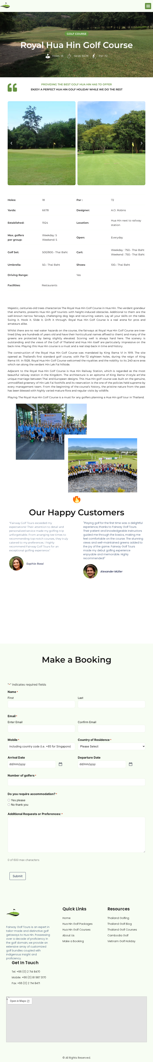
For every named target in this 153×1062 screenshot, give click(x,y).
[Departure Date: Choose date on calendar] (130, 764)
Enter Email (15, 721)
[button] (148, 6)
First (11, 697)
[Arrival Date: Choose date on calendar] (60, 764)
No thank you (19, 804)
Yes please (18, 800)
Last (80, 697)
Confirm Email (87, 721)
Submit (18, 876)
